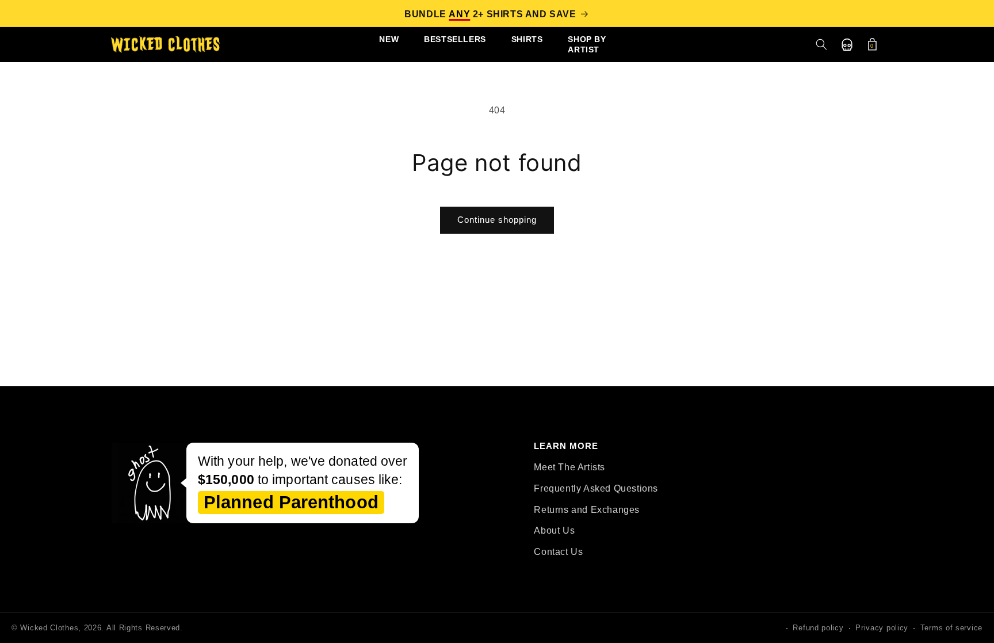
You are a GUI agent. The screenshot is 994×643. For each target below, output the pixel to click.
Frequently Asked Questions (596, 488)
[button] (821, 44)
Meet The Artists (569, 467)
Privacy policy (881, 627)
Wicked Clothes (49, 627)
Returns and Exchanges (587, 510)
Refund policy (818, 627)
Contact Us (558, 552)
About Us (554, 530)
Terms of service (951, 627)
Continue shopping (497, 220)
